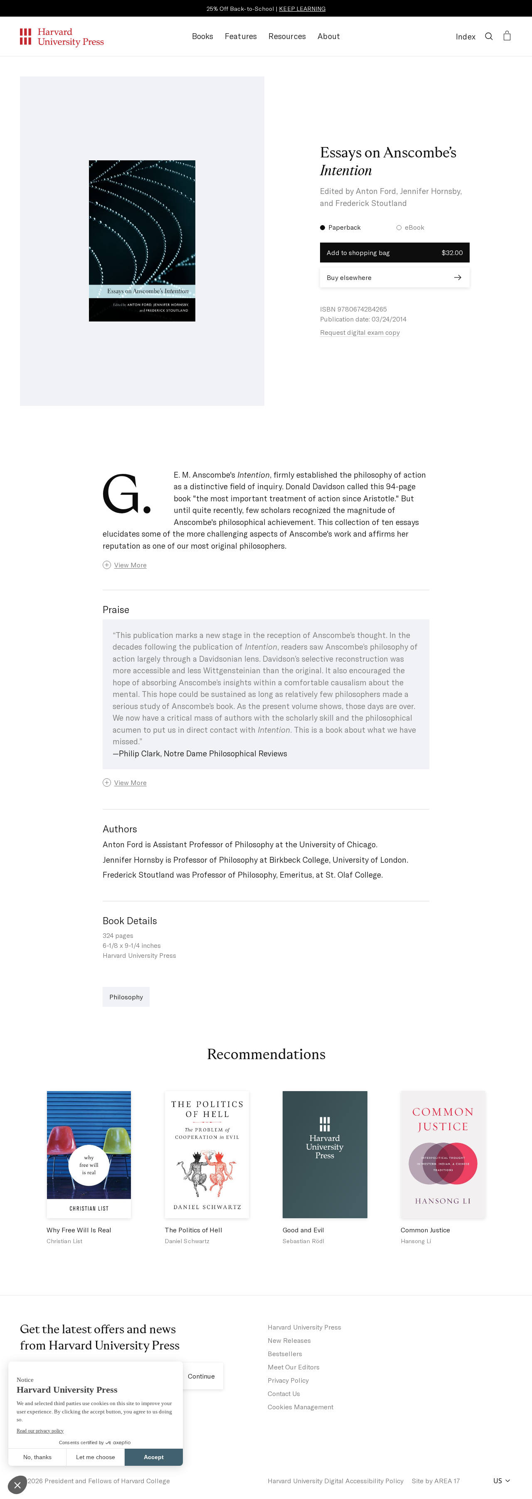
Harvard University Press (304, 1327)
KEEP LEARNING (302, 8)
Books (202, 36)
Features (241, 36)
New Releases (289, 1340)
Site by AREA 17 (436, 1480)
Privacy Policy (288, 1380)
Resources (287, 36)
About (329, 36)
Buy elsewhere (349, 277)
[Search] (489, 36)
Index (465, 36)
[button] (266, 565)
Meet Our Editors (294, 1367)
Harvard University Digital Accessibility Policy (336, 1480)
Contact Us (284, 1393)
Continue (201, 1376)
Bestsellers (285, 1353)
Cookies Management (300, 1407)
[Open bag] (507, 36)
